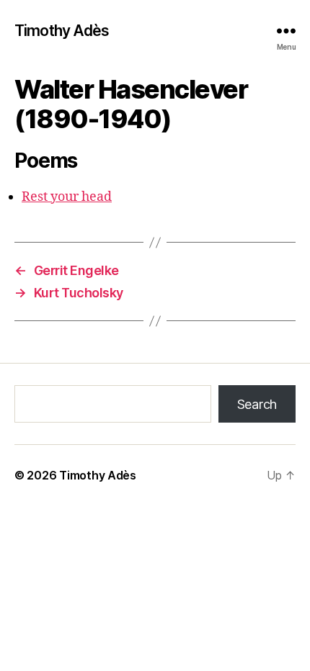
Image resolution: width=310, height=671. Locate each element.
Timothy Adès (62, 30)
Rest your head (67, 197)
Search (257, 404)
